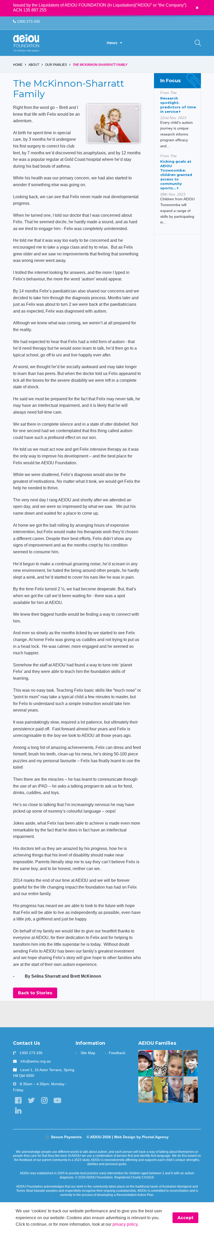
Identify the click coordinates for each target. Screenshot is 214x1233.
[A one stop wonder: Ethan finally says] (190, 1090)
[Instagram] (44, 1100)
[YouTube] (57, 1100)
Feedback (117, 1053)
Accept (185, 1217)
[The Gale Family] (190, 1063)
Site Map (88, 1053)
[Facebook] (18, 1100)
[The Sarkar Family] (145, 1063)
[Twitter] (31, 1100)
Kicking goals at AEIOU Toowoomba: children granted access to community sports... (176, 174)
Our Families (56, 65)
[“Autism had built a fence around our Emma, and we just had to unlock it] (175, 1063)
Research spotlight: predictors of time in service (178, 105)
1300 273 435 (28, 21)
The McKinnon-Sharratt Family (100, 65)
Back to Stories (35, 992)
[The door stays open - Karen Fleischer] (145, 1090)
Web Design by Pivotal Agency (141, 1137)
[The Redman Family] (175, 1090)
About (33, 65)
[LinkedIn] (18, 1111)
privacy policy (125, 1224)
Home (17, 65)
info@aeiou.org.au (35, 1061)
